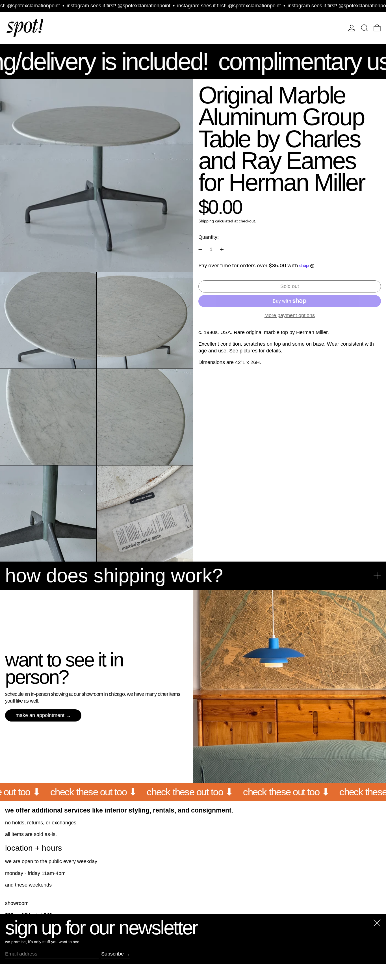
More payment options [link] (289, 315)
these (21, 885)
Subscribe (112, 954)
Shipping (206, 221)
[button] (364, 28)
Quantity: (208, 237)
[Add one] (221, 249)
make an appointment (40, 715)
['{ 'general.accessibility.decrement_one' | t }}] (200, 249)
